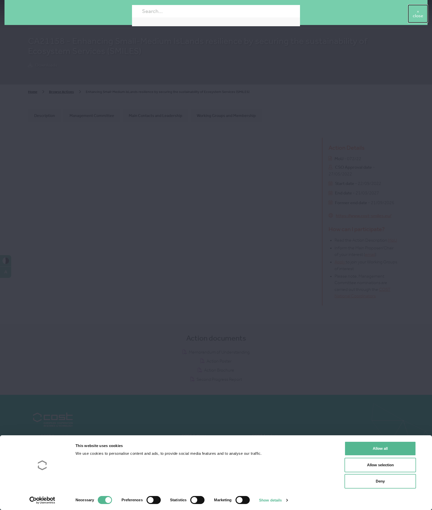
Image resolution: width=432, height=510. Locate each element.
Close (418, 15)
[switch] (153, 500)
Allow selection (380, 465)
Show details (270, 500)
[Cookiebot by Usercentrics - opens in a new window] (42, 500)
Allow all (380, 448)
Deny (380, 481)
